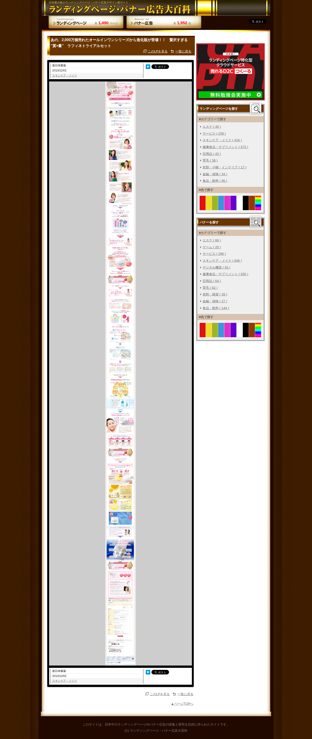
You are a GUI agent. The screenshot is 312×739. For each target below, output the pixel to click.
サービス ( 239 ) (214, 133)
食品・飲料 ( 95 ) (215, 181)
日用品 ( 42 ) (212, 154)
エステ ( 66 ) (212, 240)
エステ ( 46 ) (212, 126)
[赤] (203, 207)
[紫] (233, 207)
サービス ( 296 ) (214, 254)
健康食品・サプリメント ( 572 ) (225, 147)
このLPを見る (158, 51)
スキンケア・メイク (64, 75)
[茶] (252, 207)
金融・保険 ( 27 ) (215, 301)
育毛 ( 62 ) (210, 288)
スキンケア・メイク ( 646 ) (222, 260)
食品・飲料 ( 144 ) (216, 308)
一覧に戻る (183, 51)
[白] (240, 207)
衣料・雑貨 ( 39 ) (215, 294)
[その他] (258, 207)
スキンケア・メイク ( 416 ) (222, 140)
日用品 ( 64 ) (212, 281)
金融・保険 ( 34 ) (215, 174)
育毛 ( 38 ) (210, 160)
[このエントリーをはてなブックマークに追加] (148, 66)
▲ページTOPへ (182, 703)
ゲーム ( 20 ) (212, 247)
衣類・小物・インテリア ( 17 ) (224, 167)
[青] (221, 207)
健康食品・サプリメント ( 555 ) (225, 274)
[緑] (215, 207)
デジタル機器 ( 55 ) (216, 267)
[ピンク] (227, 207)
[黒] (246, 207)
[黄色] (209, 207)
